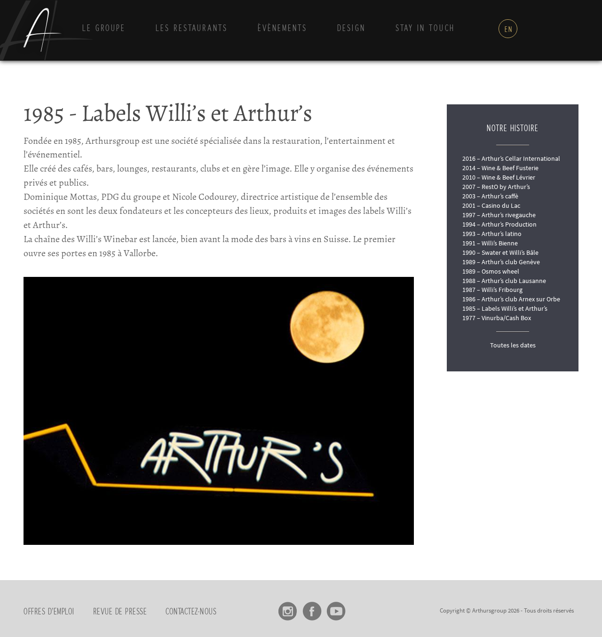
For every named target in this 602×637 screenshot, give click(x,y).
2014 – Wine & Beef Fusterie (500, 168)
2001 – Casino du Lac (491, 205)
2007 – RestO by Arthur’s (496, 186)
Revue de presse (120, 612)
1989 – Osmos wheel (490, 271)
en (509, 29)
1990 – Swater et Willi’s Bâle (500, 252)
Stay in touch (425, 28)
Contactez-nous (191, 612)
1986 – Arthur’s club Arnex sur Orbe (511, 299)
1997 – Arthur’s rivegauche (499, 215)
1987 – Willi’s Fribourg (492, 289)
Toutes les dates (513, 345)
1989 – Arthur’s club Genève (501, 262)
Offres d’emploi (49, 612)
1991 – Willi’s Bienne (490, 243)
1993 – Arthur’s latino (492, 233)
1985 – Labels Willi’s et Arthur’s (504, 308)
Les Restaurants (192, 28)
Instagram (288, 608)
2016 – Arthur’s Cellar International (511, 158)
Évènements (282, 28)
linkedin (360, 608)
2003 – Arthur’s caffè (490, 196)
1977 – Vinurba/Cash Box (496, 318)
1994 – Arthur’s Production (499, 224)
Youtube (336, 608)
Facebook (312, 608)
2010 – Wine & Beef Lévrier (498, 177)
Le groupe (104, 28)
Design (351, 28)
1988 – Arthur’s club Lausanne (504, 280)
